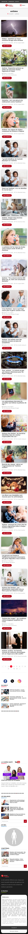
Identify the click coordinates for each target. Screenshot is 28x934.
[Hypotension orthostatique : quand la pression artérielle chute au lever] (5, 802)
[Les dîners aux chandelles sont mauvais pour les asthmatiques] (14, 485)
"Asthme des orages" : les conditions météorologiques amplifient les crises (14, 620)
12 (14, 668)
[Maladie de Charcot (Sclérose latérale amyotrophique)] (5, 816)
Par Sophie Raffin (20, 42)
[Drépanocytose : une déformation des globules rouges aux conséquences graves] (5, 809)
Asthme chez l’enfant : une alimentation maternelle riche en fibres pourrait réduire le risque (13, 589)
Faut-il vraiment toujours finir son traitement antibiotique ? (18, 690)
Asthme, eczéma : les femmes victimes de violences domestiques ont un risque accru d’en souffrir (13, 652)
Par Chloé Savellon (20, 530)
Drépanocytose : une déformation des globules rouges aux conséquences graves (16, 808)
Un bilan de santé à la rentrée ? (18, 696)
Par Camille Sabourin (21, 345)
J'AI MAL (3, 825)
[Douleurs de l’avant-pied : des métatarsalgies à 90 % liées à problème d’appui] (5, 854)
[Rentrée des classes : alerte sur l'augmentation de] (14, 454)
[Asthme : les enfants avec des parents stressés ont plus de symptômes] (14, 329)
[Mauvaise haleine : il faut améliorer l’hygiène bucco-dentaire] (5, 861)
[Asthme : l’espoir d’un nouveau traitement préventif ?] (14, 207)
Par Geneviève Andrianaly (10, 75)
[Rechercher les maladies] (25, 821)
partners (10, 899)
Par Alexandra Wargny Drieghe (11, 314)
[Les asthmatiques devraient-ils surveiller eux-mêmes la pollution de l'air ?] (14, 391)
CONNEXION (11, 1)
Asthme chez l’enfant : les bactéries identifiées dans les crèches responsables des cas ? (13, 435)
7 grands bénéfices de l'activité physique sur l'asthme (12, 159)
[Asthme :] (14, 267)
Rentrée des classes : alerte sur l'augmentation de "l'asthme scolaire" (12, 465)
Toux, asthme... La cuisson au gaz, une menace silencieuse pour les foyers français (13, 371)
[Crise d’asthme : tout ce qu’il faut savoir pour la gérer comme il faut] (14, 298)
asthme (17, 14)
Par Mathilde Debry (20, 163)
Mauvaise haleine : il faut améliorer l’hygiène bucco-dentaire (17, 860)
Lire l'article (6, 45)
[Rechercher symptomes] (25, 866)
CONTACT (17, 1)
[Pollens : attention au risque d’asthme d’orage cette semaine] (14, 28)
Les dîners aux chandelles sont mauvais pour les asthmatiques (12, 496)
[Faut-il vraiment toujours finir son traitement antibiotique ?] (5, 691)
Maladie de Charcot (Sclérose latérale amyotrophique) (17, 814)
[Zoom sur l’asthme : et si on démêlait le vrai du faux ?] (14, 178)
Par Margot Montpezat (9, 562)
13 (16, 668)
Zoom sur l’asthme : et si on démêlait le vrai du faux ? (14, 189)
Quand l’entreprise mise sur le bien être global (13, 781)
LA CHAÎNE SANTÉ (7, 762)
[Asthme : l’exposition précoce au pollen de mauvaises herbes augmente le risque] (14, 57)
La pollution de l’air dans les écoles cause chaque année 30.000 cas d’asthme (13, 248)
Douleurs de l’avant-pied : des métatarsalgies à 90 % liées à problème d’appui (18, 853)
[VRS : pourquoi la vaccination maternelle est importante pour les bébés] (5, 705)
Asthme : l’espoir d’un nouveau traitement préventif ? (12, 218)
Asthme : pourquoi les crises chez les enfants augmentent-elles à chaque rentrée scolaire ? (14, 526)
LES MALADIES (5, 796)
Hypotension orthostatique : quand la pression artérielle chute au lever (17, 801)
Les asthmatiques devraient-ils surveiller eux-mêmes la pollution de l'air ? (14, 402)
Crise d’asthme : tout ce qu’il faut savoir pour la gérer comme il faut (13, 309)
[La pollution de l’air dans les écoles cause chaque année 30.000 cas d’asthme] (14, 236)
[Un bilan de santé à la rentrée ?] (5, 698)
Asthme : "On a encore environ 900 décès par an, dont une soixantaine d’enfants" (13, 279)
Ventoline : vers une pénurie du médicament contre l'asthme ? (12, 101)
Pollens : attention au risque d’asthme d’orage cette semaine (12, 39)
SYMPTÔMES (5, 848)
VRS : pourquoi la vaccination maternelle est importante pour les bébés (18, 705)
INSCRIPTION (4, 1)
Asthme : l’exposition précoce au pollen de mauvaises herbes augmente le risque (12, 69)
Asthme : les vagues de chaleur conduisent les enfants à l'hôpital (13, 130)
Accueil (11, 14)
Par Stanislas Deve (20, 221)
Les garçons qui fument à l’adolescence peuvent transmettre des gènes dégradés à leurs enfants (13, 557)
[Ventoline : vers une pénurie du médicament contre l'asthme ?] (14, 90)
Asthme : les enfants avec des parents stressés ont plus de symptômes (12, 341)
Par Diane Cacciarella (21, 656)
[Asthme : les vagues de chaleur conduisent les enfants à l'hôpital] (14, 119)
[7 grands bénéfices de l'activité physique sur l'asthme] (14, 148)
